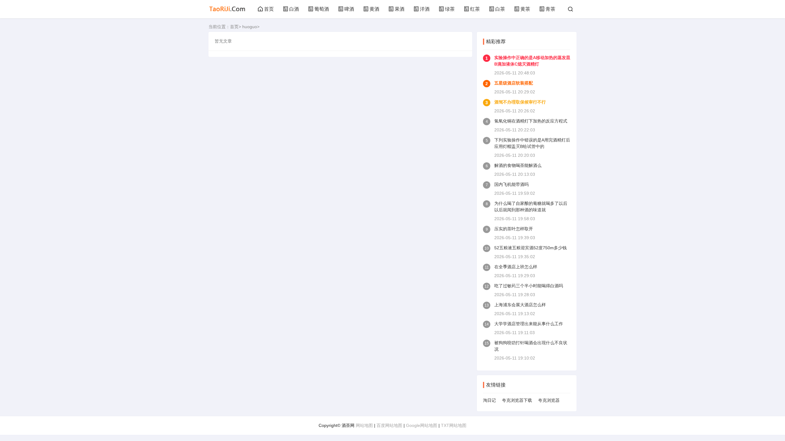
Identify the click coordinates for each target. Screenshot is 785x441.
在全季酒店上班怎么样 (515, 266)
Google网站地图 (421, 425)
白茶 (500, 9)
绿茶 (450, 9)
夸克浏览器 (549, 400)
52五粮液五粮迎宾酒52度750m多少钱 (530, 247)
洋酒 (425, 9)
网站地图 (364, 425)
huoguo (249, 26)
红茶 (475, 9)
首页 (269, 9)
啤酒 (349, 9)
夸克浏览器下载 (517, 400)
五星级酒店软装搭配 (513, 83)
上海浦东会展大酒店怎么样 (520, 304)
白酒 (294, 9)
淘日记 (489, 400)
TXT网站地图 (453, 425)
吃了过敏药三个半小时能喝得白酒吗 (528, 285)
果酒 (399, 9)
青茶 (550, 9)
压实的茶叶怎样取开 (513, 228)
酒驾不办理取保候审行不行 (520, 102)
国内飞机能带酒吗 (511, 184)
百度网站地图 (389, 425)
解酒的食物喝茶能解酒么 (518, 165)
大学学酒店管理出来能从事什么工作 (528, 323)
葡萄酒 (321, 9)
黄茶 (525, 9)
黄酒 (374, 9)
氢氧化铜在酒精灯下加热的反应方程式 (530, 121)
